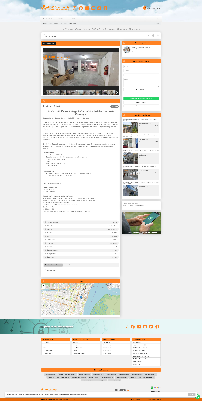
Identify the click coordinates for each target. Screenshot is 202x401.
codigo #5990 (135, 377)
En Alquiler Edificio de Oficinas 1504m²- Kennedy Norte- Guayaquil (139, 167)
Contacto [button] (73, 18)
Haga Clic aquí (127, 205)
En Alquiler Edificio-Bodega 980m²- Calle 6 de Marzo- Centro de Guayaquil (141, 151)
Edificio (65, 23)
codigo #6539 (94, 377)
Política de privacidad (135, 399)
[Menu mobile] (43, 19)
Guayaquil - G (57, 23)
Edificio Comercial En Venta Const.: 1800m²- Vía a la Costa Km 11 (140, 119)
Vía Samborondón (48, 350)
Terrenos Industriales (79, 353)
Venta (50, 23)
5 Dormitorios (107, 353)
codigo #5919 (70, 374)
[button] (48, 69)
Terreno (75, 350)
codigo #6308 (137, 374)
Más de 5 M (136, 364)
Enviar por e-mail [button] (142, 89)
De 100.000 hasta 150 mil (140, 348)
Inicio (45, 23)
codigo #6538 (87, 380)
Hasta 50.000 (137, 342)
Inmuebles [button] (49, 18)
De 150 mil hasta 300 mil (140, 350)
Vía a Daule (46, 342)
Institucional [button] (61, 18)
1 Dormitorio (106, 342)
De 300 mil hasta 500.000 (140, 353)
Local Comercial (77, 348)
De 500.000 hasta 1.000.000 (141, 356)
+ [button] (43, 286)
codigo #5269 (84, 374)
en (79, 377)
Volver (157, 23)
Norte (44, 345)
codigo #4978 (51, 374)
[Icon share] (75, 8)
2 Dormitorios (107, 345)
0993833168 (153, 8)
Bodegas (75, 342)
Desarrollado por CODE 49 (154, 399)
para (124, 374)
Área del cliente (151, 19)
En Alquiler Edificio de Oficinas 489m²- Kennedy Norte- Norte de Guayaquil (141, 183)
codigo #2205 (107, 377)
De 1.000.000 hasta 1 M (139, 359)
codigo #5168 (114, 380)
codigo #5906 (53, 377)
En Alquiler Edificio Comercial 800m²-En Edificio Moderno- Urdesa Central (140, 135)
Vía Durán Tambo (47, 353)
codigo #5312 (150, 374)
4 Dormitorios (107, 350)
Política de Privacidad (80, 394)
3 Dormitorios (107, 348)
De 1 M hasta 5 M (138, 361)
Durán (44, 348)
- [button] (43, 288)
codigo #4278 (98, 374)
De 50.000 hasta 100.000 (140, 345)
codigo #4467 (121, 377)
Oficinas (75, 345)
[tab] (49, 43)
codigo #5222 (101, 380)
